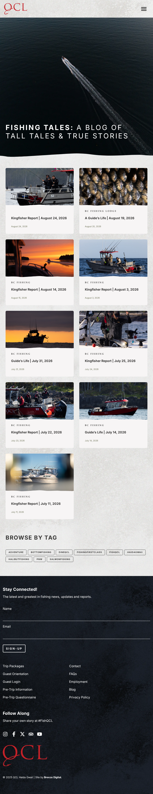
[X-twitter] (22, 734)
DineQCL (64, 552)
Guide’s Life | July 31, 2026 (31, 361)
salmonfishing (60, 559)
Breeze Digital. (52, 777)
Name (7, 608)
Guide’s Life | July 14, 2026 (105, 432)
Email (7, 626)
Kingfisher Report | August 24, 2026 (39, 218)
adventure (16, 552)
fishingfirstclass (89, 552)
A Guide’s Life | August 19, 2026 (109, 218)
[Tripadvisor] (30, 734)
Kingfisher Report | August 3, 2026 (111, 289)
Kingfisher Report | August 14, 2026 (38, 289)
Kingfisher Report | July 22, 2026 (36, 432)
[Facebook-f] (13, 734)
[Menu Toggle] (143, 8)
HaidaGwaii (135, 552)
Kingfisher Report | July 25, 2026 (110, 361)
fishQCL (114, 552)
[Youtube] (39, 734)
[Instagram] (5, 734)
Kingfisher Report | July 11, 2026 (36, 504)
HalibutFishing (19, 559)
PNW (39, 559)
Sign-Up (14, 648)
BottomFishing (41, 552)
